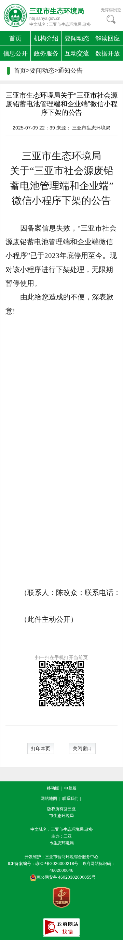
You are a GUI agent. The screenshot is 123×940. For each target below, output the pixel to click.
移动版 (53, 788)
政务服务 (46, 53)
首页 (15, 38)
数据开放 (107, 53)
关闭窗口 (82, 748)
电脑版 (70, 788)
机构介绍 (46, 38)
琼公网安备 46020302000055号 (66, 877)
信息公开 (15, 53)
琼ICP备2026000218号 (56, 863)
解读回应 (107, 38)
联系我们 (70, 798)
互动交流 (77, 53)
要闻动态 (77, 38)
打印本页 (40, 748)
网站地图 (49, 798)
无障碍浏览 (111, 10)
